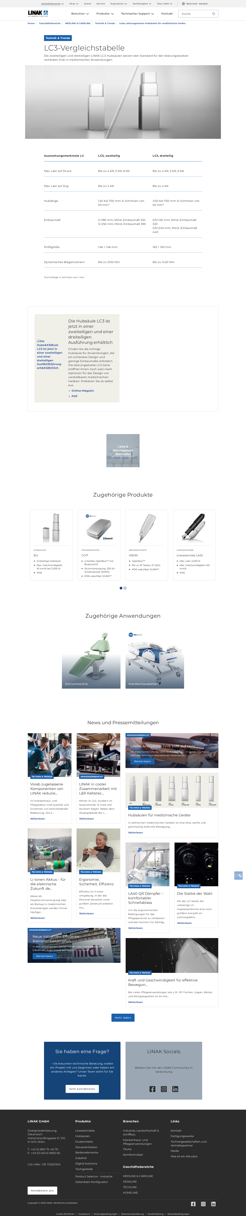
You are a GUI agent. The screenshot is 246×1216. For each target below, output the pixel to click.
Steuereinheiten (86, 1147)
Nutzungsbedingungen (105, 1214)
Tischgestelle (84, 1169)
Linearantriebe (85, 1130)
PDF (74, 396)
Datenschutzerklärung (132, 1214)
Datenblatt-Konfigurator (91, 1182)
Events (87, 4)
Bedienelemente (86, 1152)
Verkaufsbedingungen (178, 1214)
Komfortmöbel (133, 1154)
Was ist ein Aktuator (184, 1156)
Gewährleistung (155, 1214)
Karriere (101, 4)
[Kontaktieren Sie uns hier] (238, 875)
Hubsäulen (82, 1136)
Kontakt (176, 1130)
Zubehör (81, 1158)
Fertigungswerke (182, 1136)
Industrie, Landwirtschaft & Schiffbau (141, 1132)
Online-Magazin (83, 390)
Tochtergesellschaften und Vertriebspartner (189, 1143)
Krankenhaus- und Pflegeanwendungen (137, 1141)
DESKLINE (130, 1181)
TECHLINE (130, 1187)
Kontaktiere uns (42, 1190)
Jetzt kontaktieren (82, 1088)
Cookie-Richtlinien (65, 1214)
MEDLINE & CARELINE (138, 1176)
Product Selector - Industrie (93, 1176)
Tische (127, 1149)
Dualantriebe (84, 1141)
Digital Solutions (86, 1163)
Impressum (84, 1214)
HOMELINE (130, 1192)
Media (175, 1150)
